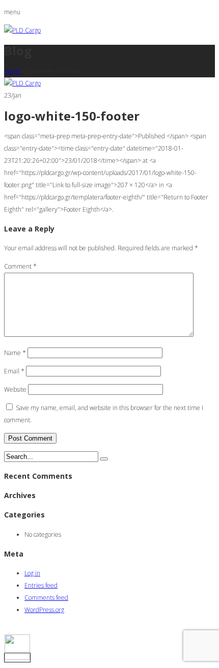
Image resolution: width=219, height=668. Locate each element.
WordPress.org (44, 609)
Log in (32, 573)
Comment (20, 266)
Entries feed (41, 585)
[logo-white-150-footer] (22, 83)
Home (12, 71)
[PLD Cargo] (22, 30)
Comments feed (46, 597)
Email (14, 371)
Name (15, 352)
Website (15, 389)
